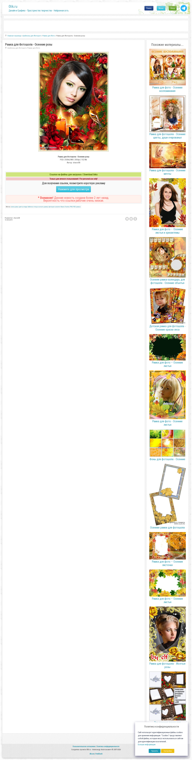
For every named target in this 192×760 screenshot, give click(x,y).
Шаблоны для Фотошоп (16, 48)
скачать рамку (43, 207)
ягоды (25, 207)
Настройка (168, 751)
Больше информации (146, 744)
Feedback (98, 754)
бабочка (30, 207)
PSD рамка (77, 207)
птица (36, 207)
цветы (21, 207)
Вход (173, 8)
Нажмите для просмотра (73, 189)
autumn (57, 207)
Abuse (92, 754)
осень (13, 207)
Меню (161, 8)
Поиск (149, 8)
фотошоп (52, 207)
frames (67, 207)
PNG (71, 207)
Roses (63, 207)
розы (16, 207)
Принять (154, 751)
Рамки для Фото (33, 48)
